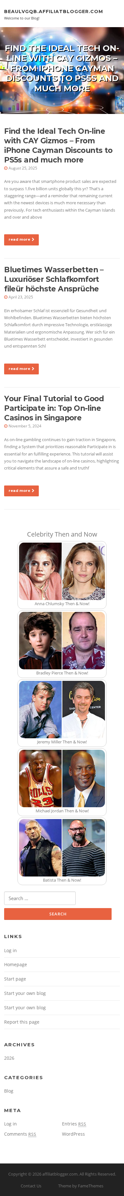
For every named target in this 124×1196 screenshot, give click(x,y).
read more (19, 239)
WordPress (73, 1134)
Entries (74, 1124)
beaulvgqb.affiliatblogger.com (53, 11)
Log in (10, 950)
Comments (20, 1134)
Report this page (21, 1022)
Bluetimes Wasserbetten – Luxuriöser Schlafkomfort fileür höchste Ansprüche (54, 279)
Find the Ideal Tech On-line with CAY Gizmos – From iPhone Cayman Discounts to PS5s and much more (58, 145)
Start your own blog (25, 993)
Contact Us (31, 1186)
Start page (15, 979)
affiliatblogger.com (60, 1174)
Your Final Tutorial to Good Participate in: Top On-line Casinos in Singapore (54, 408)
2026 (9, 1058)
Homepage (15, 964)
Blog (8, 1091)
